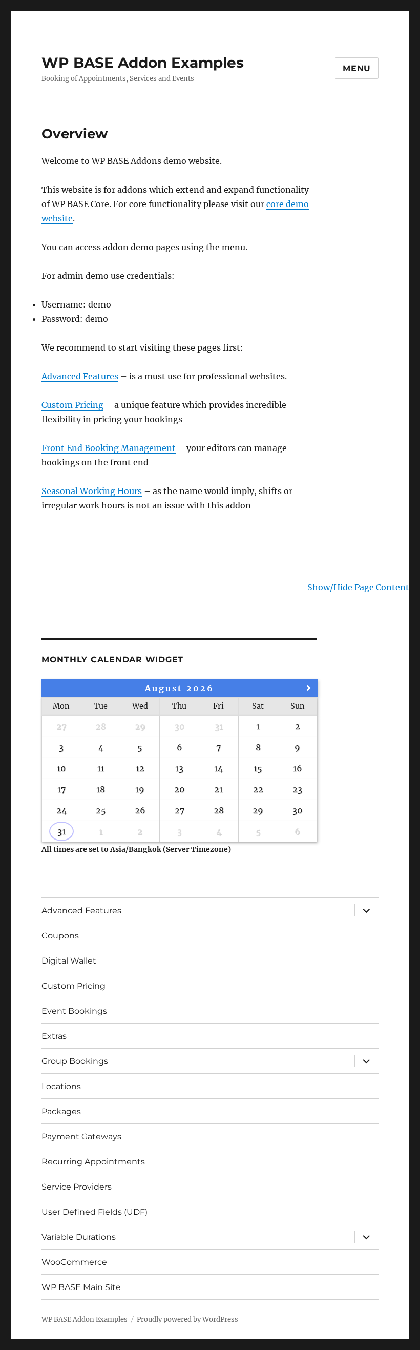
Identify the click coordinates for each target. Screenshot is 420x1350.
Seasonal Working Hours (91, 491)
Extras (54, 1036)
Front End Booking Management (108, 448)
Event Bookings (74, 1011)
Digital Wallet (68, 961)
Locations (61, 1086)
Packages (61, 1111)
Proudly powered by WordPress (187, 1319)
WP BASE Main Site (81, 1287)
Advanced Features (79, 376)
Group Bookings (74, 1061)
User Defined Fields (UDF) (94, 1212)
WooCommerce (74, 1262)
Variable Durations (78, 1237)
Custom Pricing (72, 405)
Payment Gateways (81, 1136)
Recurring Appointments (93, 1162)
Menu (357, 68)
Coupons (60, 935)
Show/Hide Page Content (358, 587)
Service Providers (76, 1187)
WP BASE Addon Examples (142, 62)
